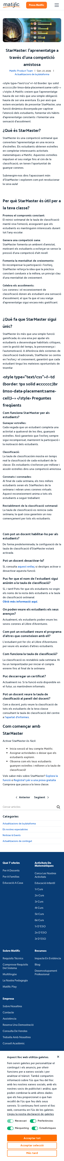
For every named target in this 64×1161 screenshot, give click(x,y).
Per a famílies (11, 876)
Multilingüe (10, 974)
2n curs (39, 895)
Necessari (21, 1121)
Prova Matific (36, 5)
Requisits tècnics (13, 958)
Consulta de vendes (15, 1031)
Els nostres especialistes (15, 829)
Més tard (32, 1153)
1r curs (39, 889)
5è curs (39, 914)
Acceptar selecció (32, 1145)
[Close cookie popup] (58, 1056)
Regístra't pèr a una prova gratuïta (35, 780)
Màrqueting (22, 1128)
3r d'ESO (40, 939)
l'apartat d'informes (17, 717)
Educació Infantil (45, 883)
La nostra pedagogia (15, 980)
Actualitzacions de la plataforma (32, 74)
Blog (37, 964)
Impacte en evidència (48, 958)
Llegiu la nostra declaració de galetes (30, 1114)
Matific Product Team (21, 71)
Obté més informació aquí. (20, 601)
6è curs (39, 920)
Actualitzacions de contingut (17, 841)
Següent (39, 797)
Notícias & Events (12, 835)
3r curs (39, 901)
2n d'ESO (41, 932)
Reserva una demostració (18, 1025)
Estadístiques (47, 1128)
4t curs (39, 908)
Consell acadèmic (14, 1043)
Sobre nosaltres (12, 1006)
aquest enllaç (26, 566)
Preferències (45, 1121)
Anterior (24, 797)
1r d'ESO (40, 926)
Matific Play (10, 986)
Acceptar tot (32, 1138)
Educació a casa (13, 883)
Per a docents (11, 870)
